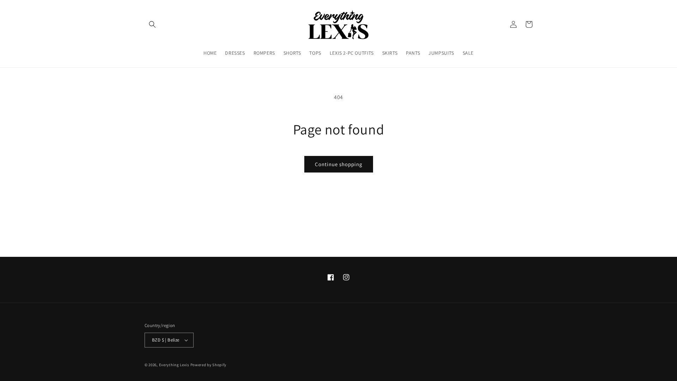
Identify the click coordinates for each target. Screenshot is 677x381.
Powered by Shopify (208, 364)
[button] (152, 24)
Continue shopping (338, 164)
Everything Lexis (174, 364)
